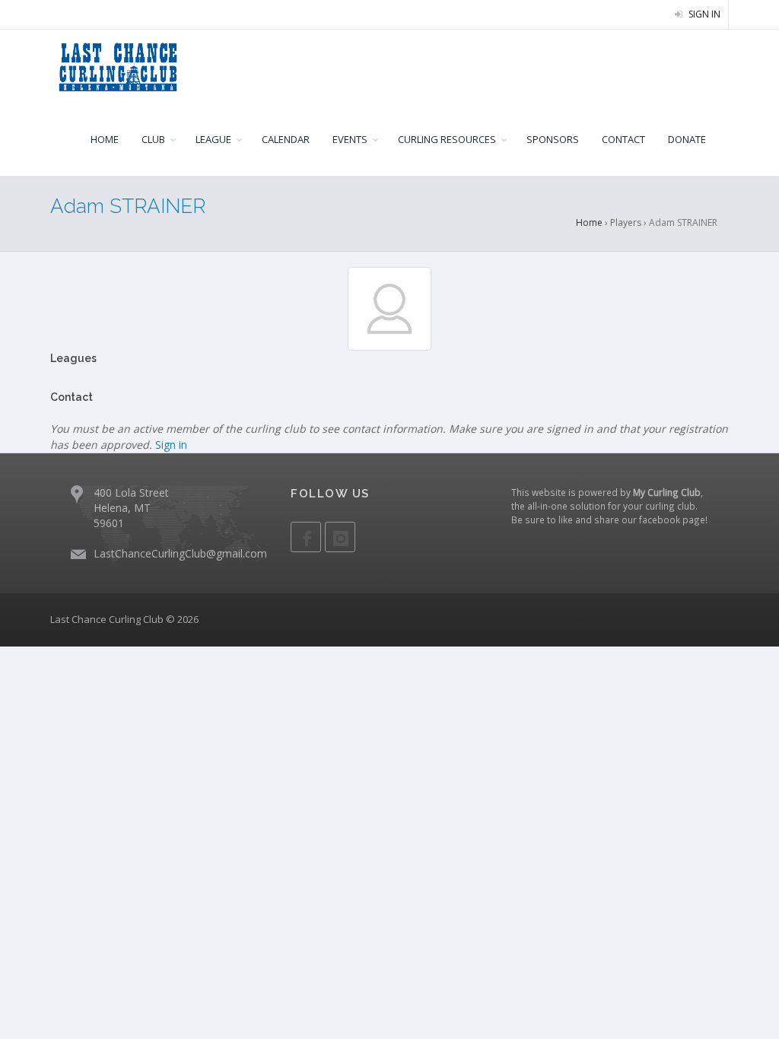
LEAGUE (213, 139)
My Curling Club (667, 492)
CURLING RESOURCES (447, 139)
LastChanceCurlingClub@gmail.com (180, 553)
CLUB (153, 139)
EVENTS (349, 139)
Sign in (703, 14)
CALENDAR (286, 139)
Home (589, 222)
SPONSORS (552, 139)
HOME (105, 139)
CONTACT (623, 139)
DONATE (687, 139)
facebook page (672, 519)
